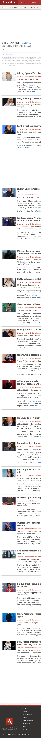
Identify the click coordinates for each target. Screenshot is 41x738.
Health (24, 7)
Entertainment (14, 7)
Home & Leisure (27, 720)
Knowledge (26, 723)
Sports (24, 729)
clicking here (12, 65)
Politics (24, 726)
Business (4, 7)
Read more (31, 91)
